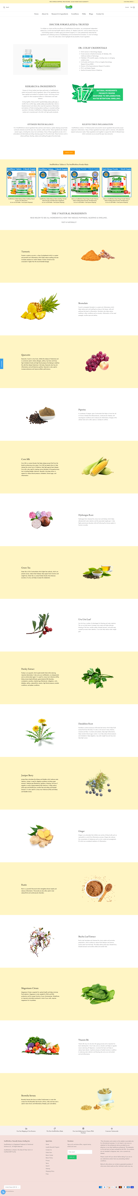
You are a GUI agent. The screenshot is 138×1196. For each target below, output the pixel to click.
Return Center (49, 1155)
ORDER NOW (69, 152)
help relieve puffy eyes (51, 102)
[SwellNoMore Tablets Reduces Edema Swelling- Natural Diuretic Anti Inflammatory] (21, 182)
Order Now (49, 1152)
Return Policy (49, 1158)
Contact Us (100, 14)
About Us (45, 14)
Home (36, 14)
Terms (47, 1163)
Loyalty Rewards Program (52, 1147)
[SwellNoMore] (69, 7)
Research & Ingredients (60, 14)
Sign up (72, 1157)
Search (47, 1166)
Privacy (48, 1160)
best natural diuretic (50, 110)
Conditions (75, 14)
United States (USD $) (128, 1)
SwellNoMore (65, 35)
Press (47, 1174)
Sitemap (48, 1168)
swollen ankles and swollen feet (45, 104)
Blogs (91, 14)
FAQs (84, 14)
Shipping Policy (50, 1171)
